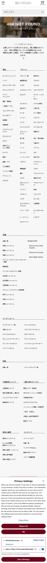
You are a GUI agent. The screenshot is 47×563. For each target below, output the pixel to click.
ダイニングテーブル (9, 85)
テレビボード (7, 115)
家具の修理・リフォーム (10, 450)
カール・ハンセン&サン (39, 97)
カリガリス (23, 103)
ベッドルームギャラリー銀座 (12, 271)
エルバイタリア (39, 90)
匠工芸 (22, 138)
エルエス (36, 85)
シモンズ (36, 117)
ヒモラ (36, 168)
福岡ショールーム (8, 304)
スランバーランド (23, 133)
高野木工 (36, 131)
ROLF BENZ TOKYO (36, 257)
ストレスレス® (25, 127)
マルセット (23, 194)
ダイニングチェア (8, 90)
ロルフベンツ (24, 222)
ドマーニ (36, 148)
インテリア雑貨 (8, 171)
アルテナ (36, 80)
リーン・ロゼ (24, 210)
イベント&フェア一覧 (31, 367)
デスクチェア (7, 136)
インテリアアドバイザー (10, 397)
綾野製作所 (23, 80)
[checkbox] (41, 549)
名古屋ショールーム (9, 276)
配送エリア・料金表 (30, 388)
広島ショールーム (8, 299)
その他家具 (6, 166)
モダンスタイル (29, 334)
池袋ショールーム (8, 255)
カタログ (5, 180)
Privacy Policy (23, 520)
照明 (4, 157)
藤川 (21, 173)
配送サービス (28, 421)
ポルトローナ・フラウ (25, 184)
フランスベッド (39, 173)
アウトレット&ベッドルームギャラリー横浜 (15, 261)
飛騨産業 (23, 168)
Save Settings (23, 559)
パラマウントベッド (38, 163)
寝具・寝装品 (7, 101)
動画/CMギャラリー (30, 452)
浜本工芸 (36, 157)
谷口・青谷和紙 (39, 138)
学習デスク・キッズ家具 (7, 147)
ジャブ (22, 122)
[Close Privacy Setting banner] (43, 481)
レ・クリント (24, 217)
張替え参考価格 (8, 454)
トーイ (22, 148)
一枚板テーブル (8, 106)
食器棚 (5, 120)
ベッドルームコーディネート (33, 343)
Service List (9, 544)
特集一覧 (5, 367)
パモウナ (23, 162)
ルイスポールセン (39, 211)
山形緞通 (36, 203)
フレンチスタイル (30, 325)
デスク (5, 141)
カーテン (5, 152)
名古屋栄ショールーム (10, 280)
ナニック (23, 152)
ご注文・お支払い (29, 411)
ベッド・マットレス (6, 96)
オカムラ (23, 94)
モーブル (36, 199)
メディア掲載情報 (29, 457)
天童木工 (36, 143)
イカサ (22, 85)
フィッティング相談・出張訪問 (34, 407)
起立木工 (23, 108)
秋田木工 (36, 76)
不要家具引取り (29, 397)
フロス (22, 178)
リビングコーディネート (32, 329)
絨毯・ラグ (6, 162)
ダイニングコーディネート (11, 339)
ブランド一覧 (24, 76)
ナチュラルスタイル (9, 334)
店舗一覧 (5, 241)
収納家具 (5, 125)
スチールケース (39, 122)
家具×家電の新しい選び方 (11, 393)
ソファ (5, 80)
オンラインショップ (9, 76)
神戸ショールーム (8, 294)
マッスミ (23, 189)
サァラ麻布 (37, 113)
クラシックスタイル (30, 348)
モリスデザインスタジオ (25, 204)
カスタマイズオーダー (31, 402)
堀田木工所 (37, 178)
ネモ (35, 152)
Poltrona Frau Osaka (36, 252)
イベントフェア (29, 438)
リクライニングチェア (8, 130)
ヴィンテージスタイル (10, 343)
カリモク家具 (38, 103)
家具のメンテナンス (9, 438)
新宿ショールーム (8, 250)
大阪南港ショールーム (10, 285)
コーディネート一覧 (9, 325)
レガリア (36, 217)
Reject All (23, 526)
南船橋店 (5, 266)
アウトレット (7, 176)
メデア (22, 199)
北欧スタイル (7, 329)
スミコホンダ (38, 127)
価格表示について (8, 402)
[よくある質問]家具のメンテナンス (9, 444)
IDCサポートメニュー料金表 (33, 393)
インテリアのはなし (30, 448)
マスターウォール (39, 184)
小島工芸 (36, 108)
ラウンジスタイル (30, 339)
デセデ (22, 143)
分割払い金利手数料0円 (31, 416)
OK (23, 532)
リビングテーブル (8, 110)
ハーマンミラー (25, 157)
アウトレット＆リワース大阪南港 (13, 290)
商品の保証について (9, 459)
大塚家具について (8, 388)
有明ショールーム (8, 245)
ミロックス (37, 194)
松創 (35, 189)
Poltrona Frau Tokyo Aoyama (36, 247)
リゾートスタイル (8, 348)
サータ (22, 113)
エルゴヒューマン (25, 90)
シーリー (23, 117)
